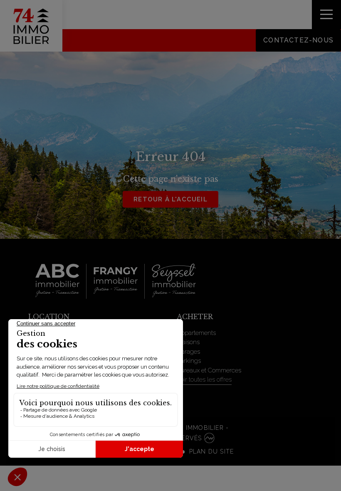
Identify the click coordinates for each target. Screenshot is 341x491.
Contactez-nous (298, 40)
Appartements (196, 333)
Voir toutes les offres (204, 379)
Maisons (188, 342)
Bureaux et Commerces (209, 370)
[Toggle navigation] (326, 14)
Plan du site (211, 451)
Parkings (189, 361)
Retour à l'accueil (170, 199)
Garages (188, 351)
